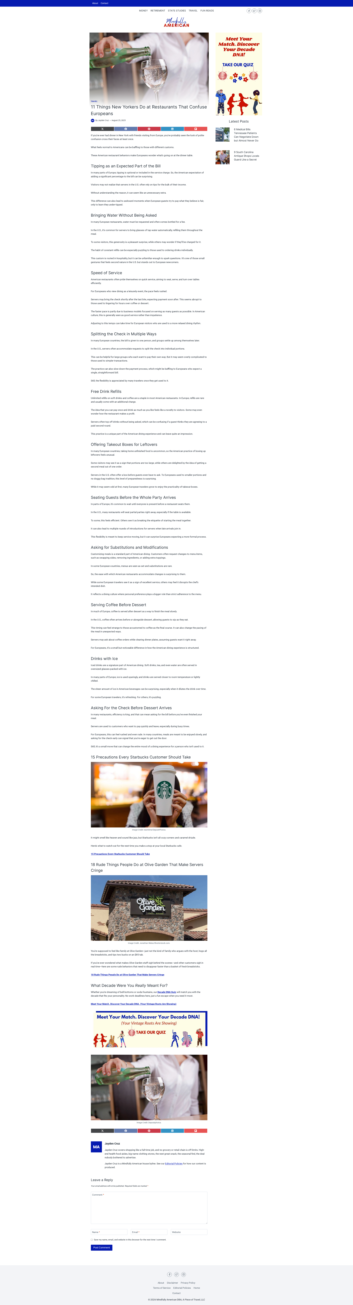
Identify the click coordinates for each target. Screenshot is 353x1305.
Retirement (158, 10)
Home (197, 1288)
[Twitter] (254, 10)
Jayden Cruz (103, 120)
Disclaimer (172, 1282)
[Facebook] (249, 10)
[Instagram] (259, 10)
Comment (98, 1194)
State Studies (177, 10)
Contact (104, 3)
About (95, 3)
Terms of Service (162, 1288)
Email (135, 1232)
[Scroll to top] (346, 1291)
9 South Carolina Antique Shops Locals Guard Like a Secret (246, 156)
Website (176, 1232)
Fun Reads (207, 10)
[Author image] (92, 120)
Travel (193, 10)
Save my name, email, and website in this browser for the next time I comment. (130, 1239)
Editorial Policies (174, 1163)
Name (96, 1232)
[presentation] (223, 134)
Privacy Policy (188, 1282)
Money (143, 10)
